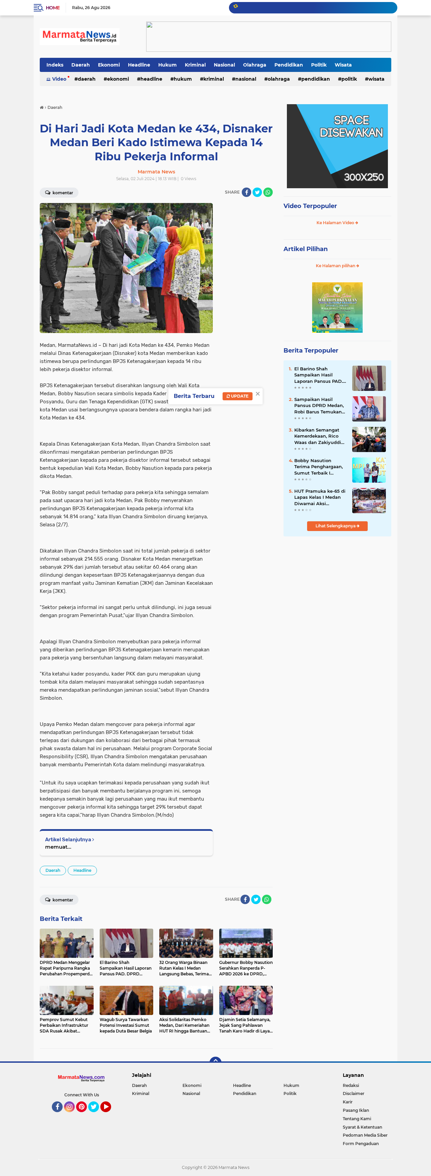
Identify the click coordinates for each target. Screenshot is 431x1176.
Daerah (80, 65)
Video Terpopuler (310, 206)
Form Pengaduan (361, 1143)
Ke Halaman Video (336, 222)
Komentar (62, 192)
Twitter (96, 1115)
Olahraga (254, 65)
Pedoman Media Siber (365, 1135)
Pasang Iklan (356, 1110)
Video (59, 79)
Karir (348, 1101)
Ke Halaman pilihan (336, 265)
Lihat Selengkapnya (336, 525)
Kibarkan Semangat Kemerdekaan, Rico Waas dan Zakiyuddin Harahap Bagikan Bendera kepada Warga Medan (319, 436)
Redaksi (351, 1085)
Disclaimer (353, 1093)
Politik (319, 65)
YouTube (110, 1115)
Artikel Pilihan (306, 249)
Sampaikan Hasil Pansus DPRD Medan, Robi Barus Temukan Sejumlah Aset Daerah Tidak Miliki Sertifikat (319, 406)
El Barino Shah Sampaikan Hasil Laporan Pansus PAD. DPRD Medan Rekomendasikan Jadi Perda (319, 375)
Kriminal (195, 65)
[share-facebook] (246, 192)
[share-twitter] (257, 192)
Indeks (54, 65)
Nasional (224, 65)
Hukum (167, 65)
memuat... (58, 847)
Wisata (343, 65)
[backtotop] (215, 1063)
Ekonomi (109, 65)
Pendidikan (288, 65)
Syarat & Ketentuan (362, 1127)
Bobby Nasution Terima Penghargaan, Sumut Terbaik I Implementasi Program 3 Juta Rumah (318, 467)
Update (239, 396)
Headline (139, 65)
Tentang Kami (357, 1118)
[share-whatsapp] (268, 192)
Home (53, 8)
